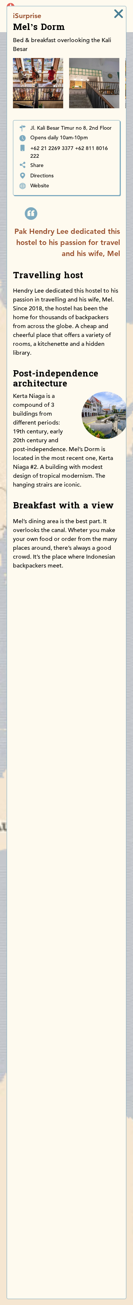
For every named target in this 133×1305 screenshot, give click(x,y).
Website (39, 185)
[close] (118, 13)
